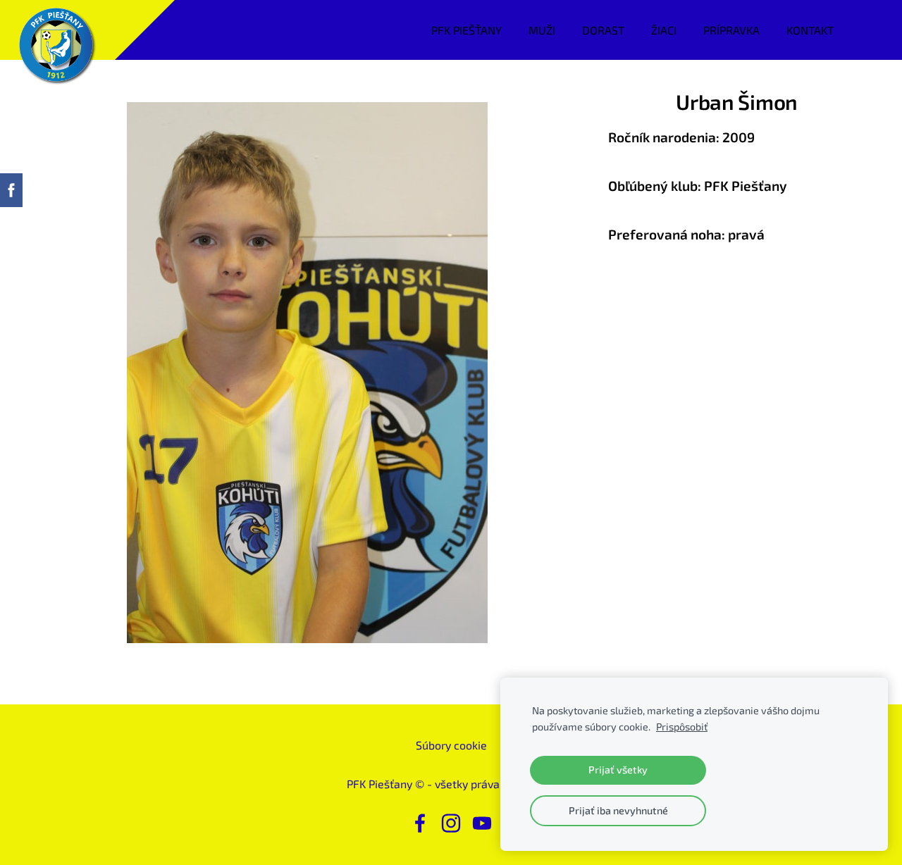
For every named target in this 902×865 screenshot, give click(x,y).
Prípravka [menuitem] (731, 30)
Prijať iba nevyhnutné (618, 810)
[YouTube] (482, 823)
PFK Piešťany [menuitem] (466, 30)
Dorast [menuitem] (603, 30)
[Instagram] (451, 823)
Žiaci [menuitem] (663, 30)
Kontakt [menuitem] (810, 30)
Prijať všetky (618, 770)
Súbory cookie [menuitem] (451, 745)
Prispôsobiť (682, 727)
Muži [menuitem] (542, 30)
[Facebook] (420, 823)
